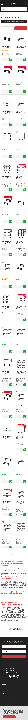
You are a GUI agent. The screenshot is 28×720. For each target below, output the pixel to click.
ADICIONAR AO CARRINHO (10, 59)
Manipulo (10, 14)
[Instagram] (14, 677)
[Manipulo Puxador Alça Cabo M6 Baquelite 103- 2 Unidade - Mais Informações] (7, 266)
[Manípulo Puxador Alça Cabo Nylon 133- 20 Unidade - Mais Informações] (21, 136)
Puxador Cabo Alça (18, 14)
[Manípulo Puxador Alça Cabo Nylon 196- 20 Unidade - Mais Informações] (7, 364)
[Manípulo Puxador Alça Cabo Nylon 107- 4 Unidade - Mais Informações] (7, 494)
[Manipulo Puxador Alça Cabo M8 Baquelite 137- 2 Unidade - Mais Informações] (21, 396)
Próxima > (18, 554)
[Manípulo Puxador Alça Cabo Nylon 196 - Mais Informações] (21, 71)
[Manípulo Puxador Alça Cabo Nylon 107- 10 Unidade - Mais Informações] (7, 234)
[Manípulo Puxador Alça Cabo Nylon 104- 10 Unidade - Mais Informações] (7, 299)
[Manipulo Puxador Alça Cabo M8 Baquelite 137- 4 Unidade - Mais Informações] (7, 331)
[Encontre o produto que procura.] (25, 9)
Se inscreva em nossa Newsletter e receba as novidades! (14, 642)
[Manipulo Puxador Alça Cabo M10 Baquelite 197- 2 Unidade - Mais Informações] (21, 494)
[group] (14, 629)
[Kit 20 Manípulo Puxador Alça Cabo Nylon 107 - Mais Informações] (21, 429)
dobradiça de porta (13, 620)
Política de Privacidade (13, 713)
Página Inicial (4, 14)
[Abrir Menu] (2, 4)
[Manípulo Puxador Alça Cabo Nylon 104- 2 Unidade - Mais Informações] (7, 461)
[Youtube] (17, 677)
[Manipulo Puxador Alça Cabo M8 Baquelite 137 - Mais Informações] (21, 39)
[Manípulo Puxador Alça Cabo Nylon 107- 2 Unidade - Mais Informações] (7, 396)
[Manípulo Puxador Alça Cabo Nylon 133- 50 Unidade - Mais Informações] (7, 169)
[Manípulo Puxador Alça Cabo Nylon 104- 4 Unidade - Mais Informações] (7, 429)
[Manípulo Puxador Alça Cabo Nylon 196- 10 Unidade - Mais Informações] (21, 169)
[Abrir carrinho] (25, 3)
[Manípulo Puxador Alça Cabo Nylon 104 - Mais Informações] (21, 201)
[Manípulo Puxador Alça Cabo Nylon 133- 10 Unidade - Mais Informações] (7, 136)
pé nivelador (4, 620)
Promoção (7, 66)
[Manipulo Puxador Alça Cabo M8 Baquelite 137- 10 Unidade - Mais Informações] (21, 364)
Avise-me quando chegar (7, 312)
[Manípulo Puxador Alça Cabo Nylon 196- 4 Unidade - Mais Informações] (21, 299)
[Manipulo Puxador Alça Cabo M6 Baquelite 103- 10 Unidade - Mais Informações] (21, 527)
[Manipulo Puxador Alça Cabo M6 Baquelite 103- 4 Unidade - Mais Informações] (21, 331)
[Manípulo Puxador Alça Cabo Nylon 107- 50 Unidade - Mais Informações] (21, 234)
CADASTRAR (14, 656)
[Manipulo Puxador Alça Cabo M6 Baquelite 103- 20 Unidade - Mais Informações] (7, 527)
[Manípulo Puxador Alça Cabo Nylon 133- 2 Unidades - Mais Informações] (21, 266)
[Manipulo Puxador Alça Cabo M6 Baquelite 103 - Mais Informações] (21, 104)
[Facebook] (10, 677)
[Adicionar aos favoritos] (3, 34)
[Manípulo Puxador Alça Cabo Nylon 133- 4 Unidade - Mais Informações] (7, 104)
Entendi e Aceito (9, 716)
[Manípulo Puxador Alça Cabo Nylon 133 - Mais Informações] (7, 39)
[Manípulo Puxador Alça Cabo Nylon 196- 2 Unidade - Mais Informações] (7, 201)
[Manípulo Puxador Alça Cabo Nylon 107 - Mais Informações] (7, 71)
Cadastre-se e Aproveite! (14, 640)
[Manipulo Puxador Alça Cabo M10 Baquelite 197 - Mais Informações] (21, 461)
